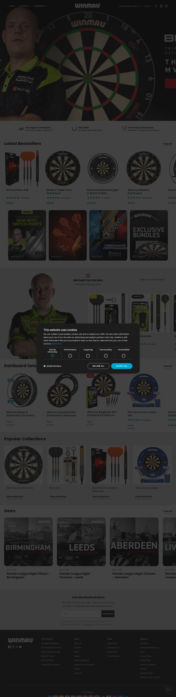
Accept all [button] (122, 366)
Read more (57, 343)
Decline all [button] (98, 366)
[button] (52, 366)
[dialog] (88, 348)
